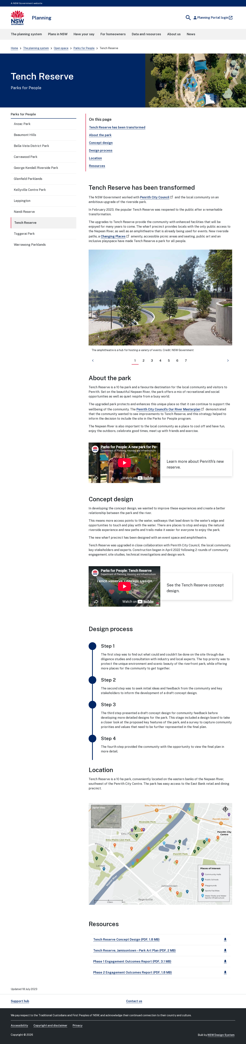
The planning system (36, 48)
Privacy (77, 1025)
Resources (97, 166)
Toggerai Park (24, 234)
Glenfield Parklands (28, 179)
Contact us (134, 1001)
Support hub (20, 1001)
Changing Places (113, 236)
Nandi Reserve (24, 212)
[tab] (135, 360)
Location (95, 158)
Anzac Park (22, 124)
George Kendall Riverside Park (36, 168)
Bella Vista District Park (31, 146)
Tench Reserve (25, 223)
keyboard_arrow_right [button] (228, 360)
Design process (100, 150)
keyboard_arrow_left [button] (93, 360)
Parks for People (84, 48)
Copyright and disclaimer (50, 1025)
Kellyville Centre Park (30, 190)
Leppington (22, 201)
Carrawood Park (25, 157)
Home (14, 48)
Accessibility (19, 1025)
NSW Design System (221, 1034)
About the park (100, 135)
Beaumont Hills (25, 135)
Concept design (101, 143)
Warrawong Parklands (30, 245)
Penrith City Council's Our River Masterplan (168, 409)
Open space (61, 48)
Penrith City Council (154, 197)
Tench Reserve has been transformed (117, 127)
